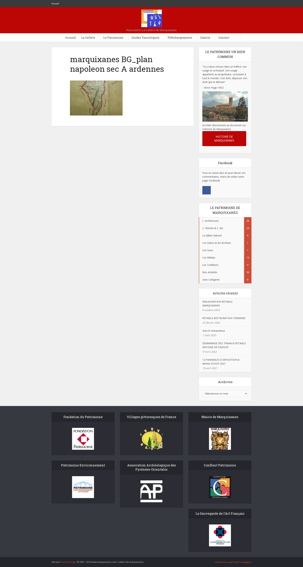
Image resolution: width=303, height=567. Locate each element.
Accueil (55, 3)
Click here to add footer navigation (233, 562)
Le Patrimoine (113, 37)
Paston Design (68, 562)
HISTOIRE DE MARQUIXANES (224, 138)
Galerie (205, 37)
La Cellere (88, 37)
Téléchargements (179, 37)
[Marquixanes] (151, 18)
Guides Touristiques (145, 37)
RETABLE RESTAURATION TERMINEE (223, 318)
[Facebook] (206, 190)
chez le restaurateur (213, 330)
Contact (223, 37)
